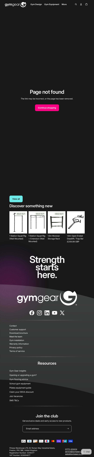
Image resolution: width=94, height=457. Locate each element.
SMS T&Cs (14, 400)
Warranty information (19, 344)
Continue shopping (47, 108)
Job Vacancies (16, 396)
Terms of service (17, 351)
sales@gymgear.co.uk (74, 454)
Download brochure (18, 333)
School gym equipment (19, 383)
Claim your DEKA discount (21, 392)
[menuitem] (36, 4)
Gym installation (16, 340)
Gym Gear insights (17, 371)
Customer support (17, 329)
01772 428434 (71, 449)
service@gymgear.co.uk (75, 451)
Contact (13, 326)
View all (16, 199)
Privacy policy (15, 347)
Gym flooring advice (18, 379)
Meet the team (15, 336)
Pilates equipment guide (20, 388)
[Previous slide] (69, 222)
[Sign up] (68, 428)
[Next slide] (83, 222)
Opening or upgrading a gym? (23, 375)
